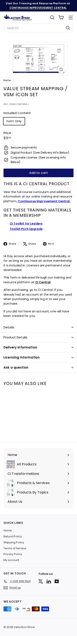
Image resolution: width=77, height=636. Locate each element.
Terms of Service (14, 548)
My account (11, 560)
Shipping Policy (13, 542)
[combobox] (38, 28)
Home (7, 80)
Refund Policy (12, 536)
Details (8, 327)
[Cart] (61, 17)
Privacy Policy (12, 554)
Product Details (15, 337)
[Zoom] (61, 69)
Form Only (14, 121)
